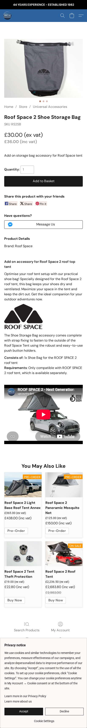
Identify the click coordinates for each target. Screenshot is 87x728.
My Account (60, 630)
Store (23, 106)
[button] (7, 15)
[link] (44, 719)
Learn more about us (18, 701)
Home (8, 106)
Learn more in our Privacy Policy (25, 696)
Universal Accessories (50, 106)
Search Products (26, 630)
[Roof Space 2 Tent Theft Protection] (23, 553)
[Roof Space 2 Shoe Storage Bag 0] (43, 68)
